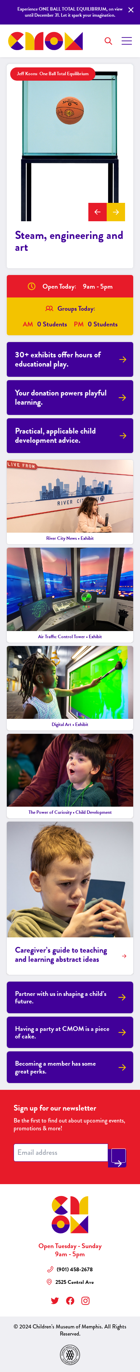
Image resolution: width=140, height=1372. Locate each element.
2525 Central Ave (74, 1282)
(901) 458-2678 (75, 1269)
